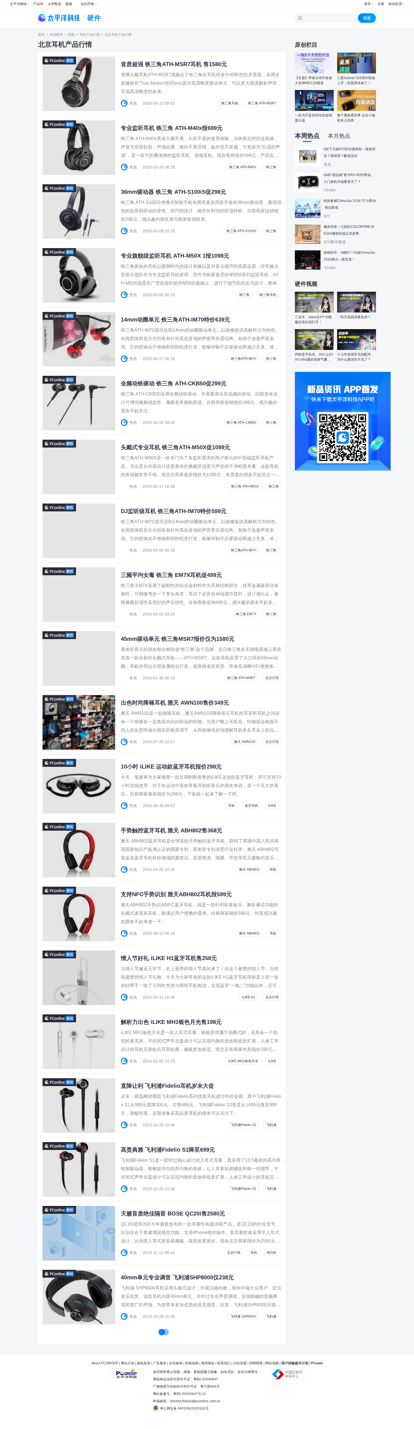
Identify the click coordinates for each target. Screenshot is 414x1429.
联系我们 (224, 1363)
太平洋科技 (59, 18)
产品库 (38, 4)
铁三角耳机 (229, 103)
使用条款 (208, 1363)
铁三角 (271, 167)
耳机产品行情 (89, 35)
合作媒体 (175, 1363)
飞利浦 (271, 1125)
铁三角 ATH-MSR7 (262, 103)
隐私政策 (143, 1363)
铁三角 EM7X (246, 614)
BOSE (271, 1253)
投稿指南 (192, 1363)
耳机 (71, 35)
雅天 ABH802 (249, 869)
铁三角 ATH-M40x (242, 167)
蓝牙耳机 (251, 806)
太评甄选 (54, 4)
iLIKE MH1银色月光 (243, 1061)
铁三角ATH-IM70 (243, 359)
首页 (41, 35)
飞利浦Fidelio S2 (243, 1125)
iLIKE (272, 806)
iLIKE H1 (248, 997)
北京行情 (272, 678)
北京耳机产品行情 (118, 35)
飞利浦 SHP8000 (243, 1316)
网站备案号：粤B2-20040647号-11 (179, 1394)
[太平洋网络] (127, 1372)
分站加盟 (240, 1363)
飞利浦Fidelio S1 (243, 1189)
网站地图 (272, 1363)
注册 (380, 4)
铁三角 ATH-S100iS (241, 231)
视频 (68, 4)
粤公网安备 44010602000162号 (184, 1408)
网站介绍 (127, 1363)
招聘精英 (256, 1363)
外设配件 (56, 35)
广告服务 (159, 1363)
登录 (367, 4)
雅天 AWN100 (244, 742)
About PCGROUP (104, 1363)
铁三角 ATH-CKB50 (241, 422)
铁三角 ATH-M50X (245, 486)
